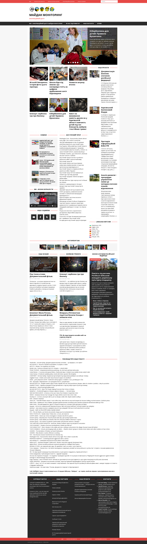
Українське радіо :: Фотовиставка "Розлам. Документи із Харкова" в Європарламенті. (54, 467)
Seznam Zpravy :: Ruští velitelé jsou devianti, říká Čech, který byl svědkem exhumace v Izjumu (55, 419)
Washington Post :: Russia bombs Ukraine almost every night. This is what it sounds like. (54, 437)
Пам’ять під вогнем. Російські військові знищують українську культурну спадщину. (102, 276)
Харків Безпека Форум (53, 1)
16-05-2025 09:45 (65, 339)
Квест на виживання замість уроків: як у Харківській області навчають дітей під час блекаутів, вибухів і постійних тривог (78, 121)
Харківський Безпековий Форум (107, 109)
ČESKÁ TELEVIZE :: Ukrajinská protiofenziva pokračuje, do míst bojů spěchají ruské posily (54, 370)
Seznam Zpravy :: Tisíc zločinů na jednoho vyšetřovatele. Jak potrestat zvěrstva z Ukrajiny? (54, 421)
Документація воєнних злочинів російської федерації (108, 75)
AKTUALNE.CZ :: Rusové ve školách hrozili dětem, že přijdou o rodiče (49, 364)
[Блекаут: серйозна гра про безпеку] (39, 105)
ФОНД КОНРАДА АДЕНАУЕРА (59, 498)
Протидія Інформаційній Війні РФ (108, 143)
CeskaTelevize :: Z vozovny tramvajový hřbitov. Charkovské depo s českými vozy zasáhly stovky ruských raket (60, 372)
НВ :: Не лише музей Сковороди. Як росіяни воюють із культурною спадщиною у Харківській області (58, 452)
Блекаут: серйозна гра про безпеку (38, 115)
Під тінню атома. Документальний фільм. (41, 275)
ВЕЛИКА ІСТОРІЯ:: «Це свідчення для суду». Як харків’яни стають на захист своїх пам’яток (55, 446)
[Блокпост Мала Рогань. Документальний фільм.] (43, 303)
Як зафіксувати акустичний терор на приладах (73, 220)
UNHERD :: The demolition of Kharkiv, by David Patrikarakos (46, 431)
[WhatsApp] (53, 217)
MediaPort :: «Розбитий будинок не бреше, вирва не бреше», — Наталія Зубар (52, 391)
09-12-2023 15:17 (35, 317)
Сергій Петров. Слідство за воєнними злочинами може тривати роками (102, 304)
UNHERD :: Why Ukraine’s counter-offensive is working (44, 433)
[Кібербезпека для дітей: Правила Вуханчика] (73, 46)
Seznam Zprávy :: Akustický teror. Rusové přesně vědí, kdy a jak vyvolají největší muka (53, 418)
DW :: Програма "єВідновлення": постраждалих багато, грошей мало (50, 381)
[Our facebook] (40, 217)
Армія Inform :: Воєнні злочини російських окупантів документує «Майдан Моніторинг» (55, 444)
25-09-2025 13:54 (65, 319)
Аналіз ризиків (81, 1)
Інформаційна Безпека (68, 1)
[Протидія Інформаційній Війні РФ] (94, 155)
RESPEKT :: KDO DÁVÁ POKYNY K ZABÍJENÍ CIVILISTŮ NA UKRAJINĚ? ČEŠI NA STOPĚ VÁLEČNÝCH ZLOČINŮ (60, 408)
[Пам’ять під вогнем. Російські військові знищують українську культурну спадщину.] (103, 269)
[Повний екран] (55, 206)
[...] (116, 102)
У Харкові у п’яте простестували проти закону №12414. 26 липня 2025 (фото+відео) (47, 181)
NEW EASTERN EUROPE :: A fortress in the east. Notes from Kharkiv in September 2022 (54, 393)
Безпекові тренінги (73, 254)
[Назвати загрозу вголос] (78, 73)
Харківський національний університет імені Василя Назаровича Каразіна (59, 524)
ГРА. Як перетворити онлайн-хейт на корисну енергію (73, 336)
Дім (30, 1)
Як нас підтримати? (73, 23)
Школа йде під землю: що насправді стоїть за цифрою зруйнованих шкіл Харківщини (58, 88)
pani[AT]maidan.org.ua (109, 484)
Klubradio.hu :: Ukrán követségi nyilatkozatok (42, 387)
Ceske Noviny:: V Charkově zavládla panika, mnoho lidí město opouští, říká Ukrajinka (53, 374)
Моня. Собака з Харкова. (101, 301)
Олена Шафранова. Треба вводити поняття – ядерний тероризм (102, 313)
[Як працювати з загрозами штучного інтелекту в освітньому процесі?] (35, 153)
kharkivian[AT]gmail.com (104, 491)
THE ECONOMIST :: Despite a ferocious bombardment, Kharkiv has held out (51, 425)
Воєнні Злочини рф (39, 1)
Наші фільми (44, 254)
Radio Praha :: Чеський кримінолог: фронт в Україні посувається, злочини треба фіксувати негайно (58, 404)
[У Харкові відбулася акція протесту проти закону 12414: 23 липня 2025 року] (80, 247)
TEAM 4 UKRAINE (56, 488)
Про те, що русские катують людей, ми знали (102, 309)
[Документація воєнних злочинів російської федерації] (94, 86)
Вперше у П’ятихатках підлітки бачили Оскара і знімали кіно (47, 173)
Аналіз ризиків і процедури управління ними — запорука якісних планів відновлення (85, 484)
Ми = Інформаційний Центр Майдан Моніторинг (46, 23)
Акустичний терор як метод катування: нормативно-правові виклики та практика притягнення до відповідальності (72, 165)
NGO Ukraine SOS (56, 507)
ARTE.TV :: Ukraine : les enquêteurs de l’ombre (42, 366)
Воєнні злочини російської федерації (103, 255)
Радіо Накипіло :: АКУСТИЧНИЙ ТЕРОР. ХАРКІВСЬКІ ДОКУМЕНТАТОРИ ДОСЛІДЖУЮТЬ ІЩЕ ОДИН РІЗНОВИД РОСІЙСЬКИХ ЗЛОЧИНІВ (69, 459)
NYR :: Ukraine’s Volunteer (37, 398)
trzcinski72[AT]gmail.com (104, 512)
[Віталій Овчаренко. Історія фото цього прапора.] (39, 73)
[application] (44, 200)
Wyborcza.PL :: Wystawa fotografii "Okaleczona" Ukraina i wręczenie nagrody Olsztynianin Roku (56, 442)
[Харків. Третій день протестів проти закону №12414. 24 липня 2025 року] (73, 247)
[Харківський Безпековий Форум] (94, 121)
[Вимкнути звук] (52, 206)
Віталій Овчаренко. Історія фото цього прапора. (39, 84)
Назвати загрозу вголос (76, 83)
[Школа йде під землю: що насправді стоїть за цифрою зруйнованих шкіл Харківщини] (58, 73)
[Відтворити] (32, 206)
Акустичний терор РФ (66, 161)
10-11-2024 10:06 (35, 279)
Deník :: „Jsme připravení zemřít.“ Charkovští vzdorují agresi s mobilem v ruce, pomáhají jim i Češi (56, 379)
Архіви (99, 23)
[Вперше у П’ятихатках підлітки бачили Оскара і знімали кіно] (35, 173)
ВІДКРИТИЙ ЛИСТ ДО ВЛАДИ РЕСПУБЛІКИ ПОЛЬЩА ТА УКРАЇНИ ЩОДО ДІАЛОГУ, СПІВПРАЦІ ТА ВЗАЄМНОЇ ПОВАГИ (47, 144)
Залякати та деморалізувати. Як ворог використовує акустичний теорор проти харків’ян (71, 186)
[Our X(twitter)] (47, 217)
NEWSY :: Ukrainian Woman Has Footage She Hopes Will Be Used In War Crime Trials (53, 395)
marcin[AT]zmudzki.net (104, 507)
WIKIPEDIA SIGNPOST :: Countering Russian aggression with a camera (49, 438)
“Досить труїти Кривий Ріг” (59, 515)
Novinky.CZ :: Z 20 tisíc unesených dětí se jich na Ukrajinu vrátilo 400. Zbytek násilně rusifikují (55, 397)
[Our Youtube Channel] (33, 217)
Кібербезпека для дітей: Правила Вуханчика (99, 34)
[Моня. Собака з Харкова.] (103, 247)
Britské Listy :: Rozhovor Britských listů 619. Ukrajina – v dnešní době (48, 368)
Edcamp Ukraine (56, 529)
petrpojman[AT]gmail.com (109, 498)
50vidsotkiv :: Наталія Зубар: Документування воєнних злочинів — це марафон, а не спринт (56, 362)
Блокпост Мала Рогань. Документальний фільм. (41, 314)
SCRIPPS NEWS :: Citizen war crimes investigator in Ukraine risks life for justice (51, 416)
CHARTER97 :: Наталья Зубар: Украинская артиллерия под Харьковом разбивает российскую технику (59, 376)
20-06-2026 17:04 (65, 279)
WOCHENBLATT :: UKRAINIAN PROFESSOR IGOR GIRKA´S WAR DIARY (49, 440)
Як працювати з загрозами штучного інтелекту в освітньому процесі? (47, 154)
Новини (43, 135)
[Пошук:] (109, 1)
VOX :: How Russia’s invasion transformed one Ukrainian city (46, 435)
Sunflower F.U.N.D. (57, 519)
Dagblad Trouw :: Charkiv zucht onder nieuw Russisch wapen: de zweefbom (50, 378)
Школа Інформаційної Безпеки (83, 498)
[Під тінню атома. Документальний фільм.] (43, 264)
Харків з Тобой (56, 495)
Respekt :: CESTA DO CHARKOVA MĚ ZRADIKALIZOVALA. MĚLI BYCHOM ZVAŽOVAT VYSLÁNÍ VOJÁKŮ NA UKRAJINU (62, 406)
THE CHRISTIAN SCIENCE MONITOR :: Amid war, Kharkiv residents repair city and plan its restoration (57, 423)
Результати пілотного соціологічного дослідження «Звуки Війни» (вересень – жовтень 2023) (71, 212)
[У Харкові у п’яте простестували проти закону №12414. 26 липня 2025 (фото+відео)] (35, 180)
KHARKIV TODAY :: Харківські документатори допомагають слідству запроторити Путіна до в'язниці (58, 385)
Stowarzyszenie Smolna (58, 491)
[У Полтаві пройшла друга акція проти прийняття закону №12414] (88, 247)
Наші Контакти (88, 23)
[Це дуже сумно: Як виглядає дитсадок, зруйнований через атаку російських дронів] (96, 247)
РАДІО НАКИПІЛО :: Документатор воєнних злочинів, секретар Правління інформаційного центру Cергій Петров (62, 461)
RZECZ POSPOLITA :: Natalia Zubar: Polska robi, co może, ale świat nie (49, 414)
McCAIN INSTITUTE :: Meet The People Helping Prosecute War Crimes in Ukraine (52, 389)
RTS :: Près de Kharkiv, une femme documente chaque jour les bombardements (52, 412)
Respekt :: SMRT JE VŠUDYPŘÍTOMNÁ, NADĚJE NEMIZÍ (45, 410)
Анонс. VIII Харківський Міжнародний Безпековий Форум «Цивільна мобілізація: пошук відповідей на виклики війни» (46, 164)
